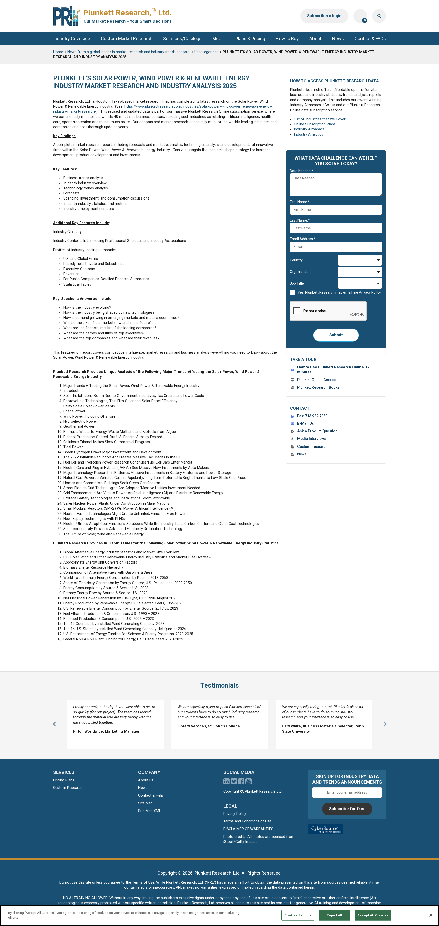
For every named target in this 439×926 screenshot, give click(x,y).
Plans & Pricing (250, 38)
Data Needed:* (301, 171)
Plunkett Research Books (318, 387)
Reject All (334, 915)
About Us (145, 780)
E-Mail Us (305, 423)
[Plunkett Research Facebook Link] (241, 783)
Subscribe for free (347, 808)
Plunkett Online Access (316, 380)
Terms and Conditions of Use (247, 821)
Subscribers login (324, 15)
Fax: (312, 416)
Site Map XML (149, 811)
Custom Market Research (126, 38)
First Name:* (300, 202)
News (338, 38)
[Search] (379, 16)
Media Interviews (311, 439)
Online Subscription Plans (315, 124)
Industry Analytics (308, 134)
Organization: (300, 272)
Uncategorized (206, 52)
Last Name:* (300, 220)
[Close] (430, 915)
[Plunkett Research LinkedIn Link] (226, 783)
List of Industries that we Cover (320, 119)
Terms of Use (143, 882)
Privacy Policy (234, 814)
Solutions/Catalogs (182, 38)
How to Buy (287, 38)
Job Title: (297, 283)
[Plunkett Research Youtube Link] (248, 783)
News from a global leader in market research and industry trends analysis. (128, 52)
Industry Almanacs (309, 129)
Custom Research (312, 446)
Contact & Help (150, 795)
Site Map (145, 803)
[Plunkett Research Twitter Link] (234, 783)
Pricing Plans (63, 780)
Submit (336, 335)
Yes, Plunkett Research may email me (339, 292)
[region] (219, 915)
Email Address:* (303, 239)
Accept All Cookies (372, 915)
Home (58, 52)
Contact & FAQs (370, 38)
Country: (296, 260)
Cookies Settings (297, 915)
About (315, 38)
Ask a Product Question (317, 431)
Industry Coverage (71, 38)
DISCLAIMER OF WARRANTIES (248, 829)
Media (218, 38)
